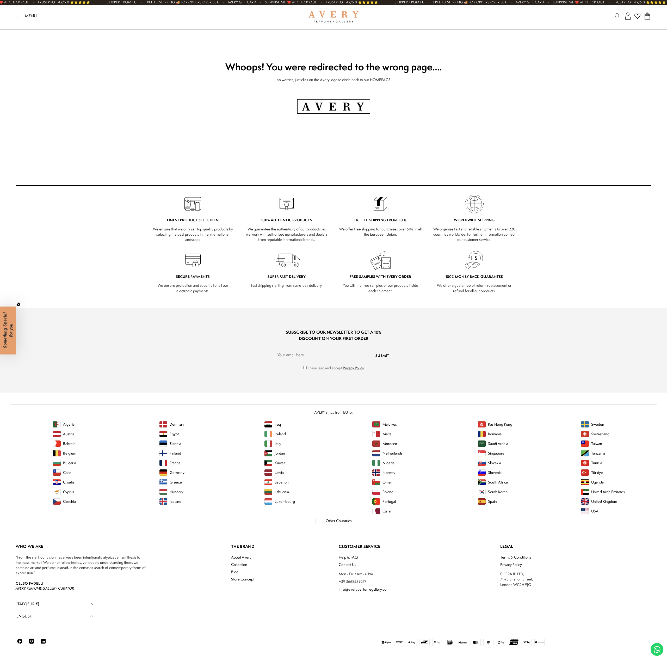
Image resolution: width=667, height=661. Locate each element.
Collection (239, 564)
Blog (234, 571)
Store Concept (242, 579)
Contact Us (347, 564)
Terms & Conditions (515, 557)
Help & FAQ (348, 557)
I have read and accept (336, 367)
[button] (55, 604)
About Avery (241, 557)
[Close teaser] (18, 304)
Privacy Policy (353, 367)
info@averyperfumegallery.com (364, 589)
